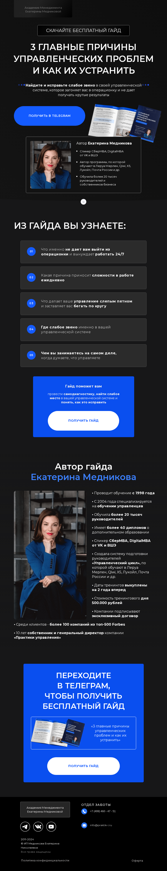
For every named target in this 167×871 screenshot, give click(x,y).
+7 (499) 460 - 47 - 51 (103, 811)
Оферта (137, 860)
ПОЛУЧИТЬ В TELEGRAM (50, 116)
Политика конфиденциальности (45, 860)
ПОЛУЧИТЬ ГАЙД (83, 421)
